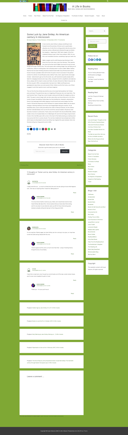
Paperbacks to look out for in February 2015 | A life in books (48, 347)
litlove (34, 268)
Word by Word (91, 254)
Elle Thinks (91, 214)
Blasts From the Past (48, 16)
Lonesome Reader (93, 227)
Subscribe (65, 151)
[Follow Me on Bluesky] (20, 1)
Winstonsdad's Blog (93, 252)
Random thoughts (89, 16)
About (103, 16)
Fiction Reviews (42, 40)
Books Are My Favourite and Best (96, 207)
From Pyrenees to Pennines (95, 219)
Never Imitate (91, 234)
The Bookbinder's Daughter (95, 244)
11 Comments (61, 40)
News (89, 164)
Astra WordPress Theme (81, 431)
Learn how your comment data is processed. (52, 416)
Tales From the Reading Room (96, 242)
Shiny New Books (92, 239)
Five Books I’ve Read (77, 16)
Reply (74, 192)
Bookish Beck (91, 202)
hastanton (35, 181)
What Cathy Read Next (94, 249)
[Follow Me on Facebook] (22, 1)
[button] (107, 1)
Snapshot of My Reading (94, 179)
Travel (98, 16)
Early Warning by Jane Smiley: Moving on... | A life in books (47, 334)
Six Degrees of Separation (63, 16)
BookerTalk (91, 199)
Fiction (30, 16)
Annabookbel (91, 197)
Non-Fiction (37, 16)
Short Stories (91, 174)
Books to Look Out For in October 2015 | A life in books (46, 321)
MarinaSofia (35, 227)
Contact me (64, 20)
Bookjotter (90, 204)
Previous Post (24, 165)
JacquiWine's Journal (93, 222)
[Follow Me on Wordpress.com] (27, 1)
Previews (90, 169)
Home (24, 16)
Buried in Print (92, 209)
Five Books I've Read (93, 161)
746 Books (91, 194)
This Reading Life (92, 247)
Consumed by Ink (92, 212)
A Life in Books (81, 6)
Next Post (80, 165)
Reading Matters (92, 237)
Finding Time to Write (93, 217)
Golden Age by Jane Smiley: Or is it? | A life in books (46, 308)
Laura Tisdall (91, 224)
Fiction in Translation (93, 156)
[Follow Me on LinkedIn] (25, 1)
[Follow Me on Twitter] (24, 1)
